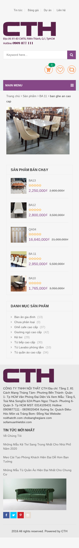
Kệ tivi (18, 337)
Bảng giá (33, 10)
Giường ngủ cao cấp (28, 332)
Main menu (13, 85)
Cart (48, 69)
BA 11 (43, 96)
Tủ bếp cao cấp (24, 342)
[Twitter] (13, 515)
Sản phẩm (29, 96)
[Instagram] (27, 515)
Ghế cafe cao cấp (26, 327)
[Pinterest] (20, 515)
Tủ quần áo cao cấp (27, 352)
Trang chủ (13, 96)
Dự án (47, 10)
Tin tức (18, 10)
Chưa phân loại (24, 322)
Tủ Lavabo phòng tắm (29, 347)
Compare (72, 69)
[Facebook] (6, 515)
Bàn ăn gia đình (24, 317)
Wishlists (60, 69)
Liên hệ (61, 10)
